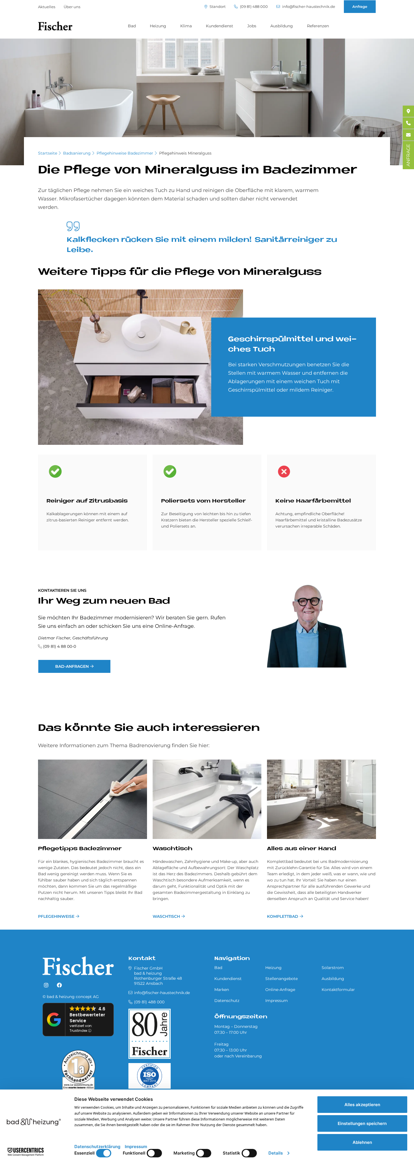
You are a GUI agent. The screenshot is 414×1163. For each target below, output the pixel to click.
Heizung (158, 25)
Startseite (47, 153)
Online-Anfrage (280, 989)
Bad (132, 25)
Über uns (72, 7)
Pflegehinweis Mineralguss (185, 153)
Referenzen (318, 25)
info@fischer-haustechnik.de (308, 6)
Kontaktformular (338, 989)
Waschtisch (172, 849)
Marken (221, 989)
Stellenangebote (281, 978)
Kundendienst (219, 25)
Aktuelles (46, 7)
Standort (217, 6)
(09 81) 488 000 (253, 6)
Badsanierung (77, 153)
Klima (186, 25)
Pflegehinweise (56, 916)
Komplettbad (282, 916)
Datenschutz (226, 1000)
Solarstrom (333, 967)
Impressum (276, 1000)
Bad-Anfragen (72, 666)
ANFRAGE (408, 155)
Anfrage (359, 6)
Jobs (251, 25)
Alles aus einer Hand (301, 849)
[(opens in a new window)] (46, 985)
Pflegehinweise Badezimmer (125, 153)
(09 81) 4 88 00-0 (59, 646)
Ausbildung (281, 25)
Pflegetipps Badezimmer (80, 849)
